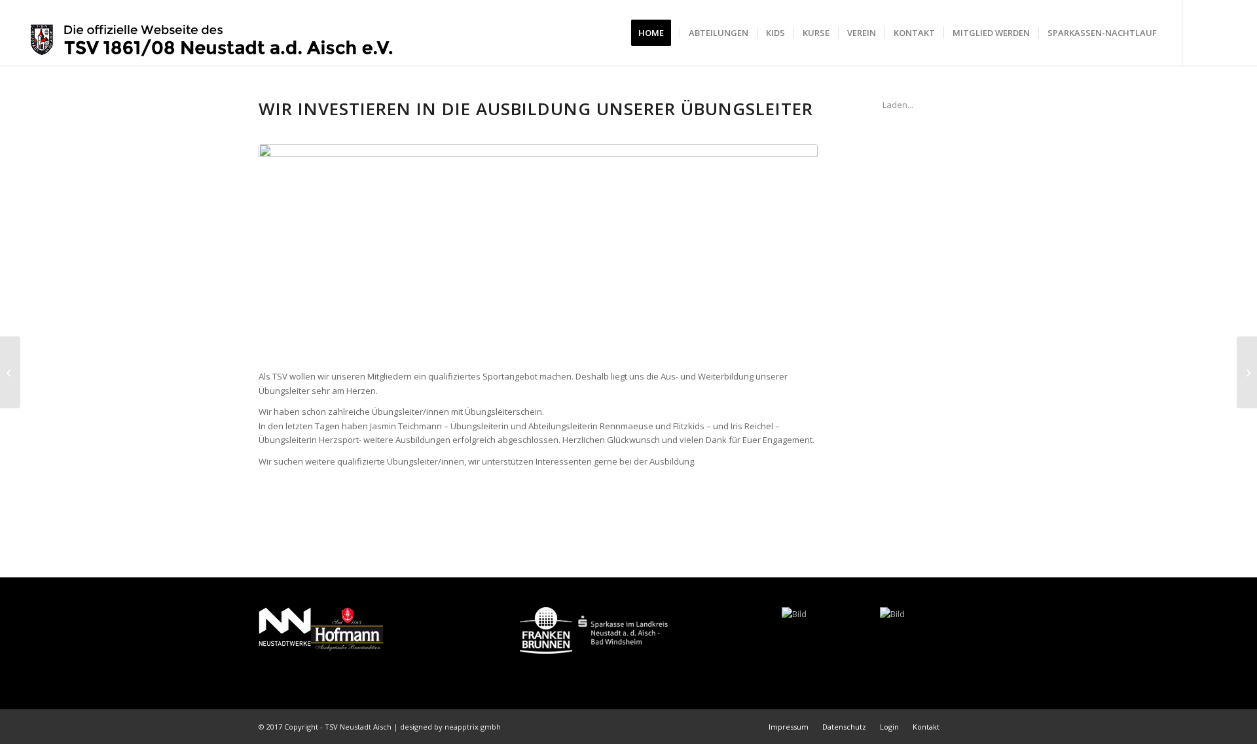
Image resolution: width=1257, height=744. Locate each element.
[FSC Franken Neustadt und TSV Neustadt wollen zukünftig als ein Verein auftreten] (1247, 372)
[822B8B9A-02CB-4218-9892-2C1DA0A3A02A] (538, 250)
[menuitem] (655, 32)
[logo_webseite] (212, 32)
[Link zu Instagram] (1222, 32)
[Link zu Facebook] (1202, 32)
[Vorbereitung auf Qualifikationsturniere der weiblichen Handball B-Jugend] (10, 372)
